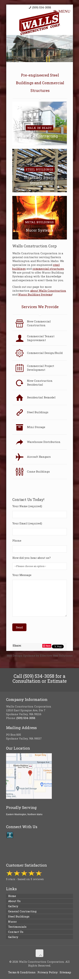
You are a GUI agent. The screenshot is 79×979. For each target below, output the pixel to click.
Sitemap (65, 972)
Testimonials (17, 926)
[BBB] (10, 835)
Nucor (12, 921)
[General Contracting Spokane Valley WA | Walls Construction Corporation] (39, 23)
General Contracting (22, 911)
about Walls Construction (48, 290)
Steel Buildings (18, 916)
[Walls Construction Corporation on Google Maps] (29, 798)
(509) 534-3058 (41, 7)
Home (12, 896)
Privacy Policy (47, 972)
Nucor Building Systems (35, 294)
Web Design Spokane (21, 655)
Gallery (13, 906)
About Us (14, 901)
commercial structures (48, 268)
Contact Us (15, 932)
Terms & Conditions (21, 972)
